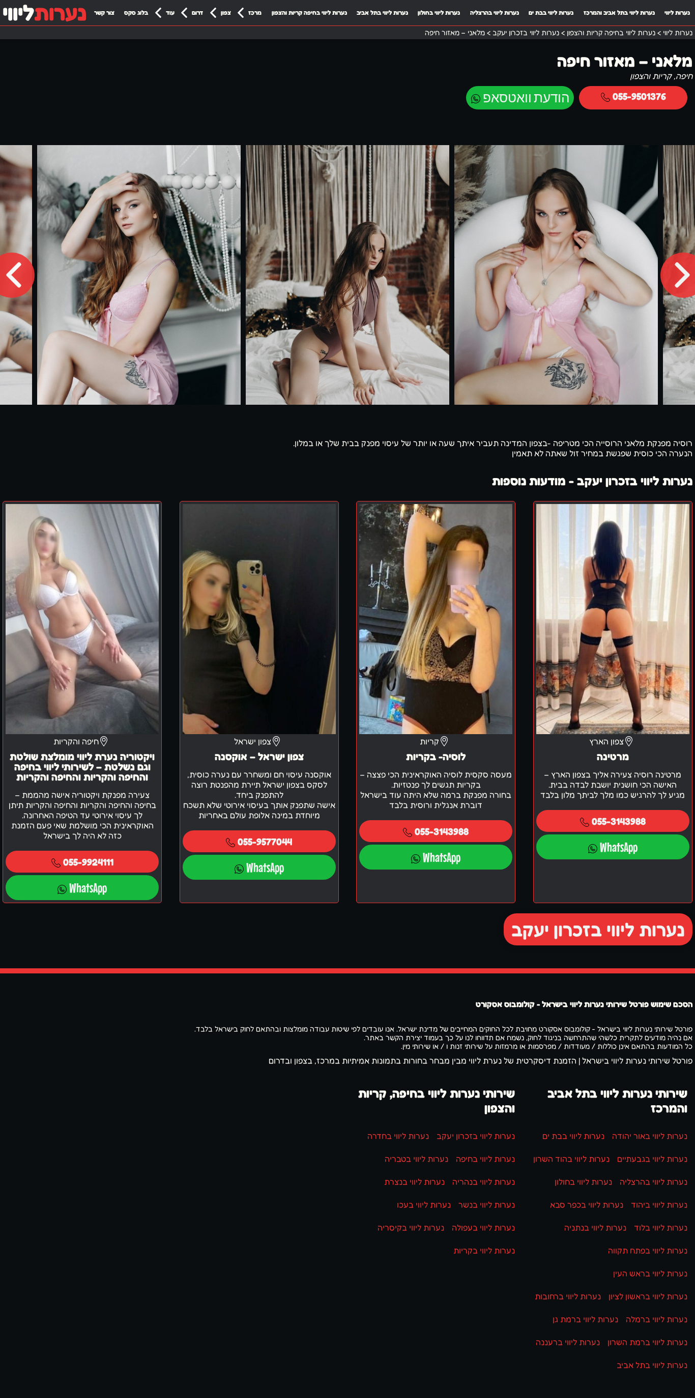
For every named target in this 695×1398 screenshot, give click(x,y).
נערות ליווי (677, 12)
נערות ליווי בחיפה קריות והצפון (309, 12)
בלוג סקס (136, 12)
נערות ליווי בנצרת (414, 1182)
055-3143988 (619, 821)
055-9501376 (639, 96)
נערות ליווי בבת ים (551, 12)
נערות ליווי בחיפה (485, 1159)
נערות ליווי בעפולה (483, 1227)
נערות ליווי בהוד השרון (571, 1159)
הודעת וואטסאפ (526, 97)
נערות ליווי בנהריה (483, 1182)
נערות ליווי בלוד (660, 1227)
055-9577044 (265, 841)
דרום (197, 12)
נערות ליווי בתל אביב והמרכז (619, 12)
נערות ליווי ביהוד (659, 1204)
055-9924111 (88, 862)
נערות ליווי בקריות (484, 1250)
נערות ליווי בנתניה (595, 1227)
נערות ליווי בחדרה (398, 1136)
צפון (226, 12)
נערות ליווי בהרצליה (494, 12)
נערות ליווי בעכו (424, 1204)
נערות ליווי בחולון (439, 12)
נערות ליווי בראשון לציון (648, 1296)
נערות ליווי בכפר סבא (586, 1204)
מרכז (255, 12)
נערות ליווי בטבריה (416, 1159)
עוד (170, 12)
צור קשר (104, 12)
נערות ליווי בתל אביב (382, 12)
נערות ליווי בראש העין (650, 1273)
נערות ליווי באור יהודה (649, 1136)
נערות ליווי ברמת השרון (647, 1342)
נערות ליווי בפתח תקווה (647, 1250)
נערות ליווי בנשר (486, 1204)
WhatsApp (619, 847)
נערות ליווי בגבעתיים (652, 1159)
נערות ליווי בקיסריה (411, 1227)
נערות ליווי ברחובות (568, 1296)
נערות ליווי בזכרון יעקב (598, 929)
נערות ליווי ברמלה (656, 1319)
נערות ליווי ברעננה (568, 1342)
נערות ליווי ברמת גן (585, 1319)
